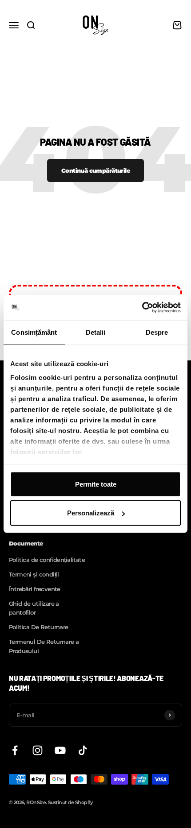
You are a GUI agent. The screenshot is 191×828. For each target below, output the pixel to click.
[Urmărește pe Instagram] (38, 750)
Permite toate (95, 484)
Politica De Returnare (38, 627)
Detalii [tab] (96, 332)
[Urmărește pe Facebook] (15, 750)
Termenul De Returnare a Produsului (44, 646)
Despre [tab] (157, 332)
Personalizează (90, 513)
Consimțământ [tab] (34, 332)
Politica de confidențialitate (47, 559)
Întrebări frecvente (34, 588)
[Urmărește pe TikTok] (83, 750)
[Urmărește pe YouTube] (60, 750)
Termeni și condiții (34, 574)
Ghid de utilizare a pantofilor (34, 608)
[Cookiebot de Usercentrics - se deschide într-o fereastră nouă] (142, 307)
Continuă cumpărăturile (95, 170)
